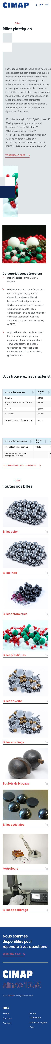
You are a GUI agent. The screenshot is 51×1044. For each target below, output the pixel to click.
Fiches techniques (35, 1015)
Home (6, 1013)
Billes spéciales (13, 825)
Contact (7, 1023)
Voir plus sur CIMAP (15, 155)
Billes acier (10, 532)
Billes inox (10, 573)
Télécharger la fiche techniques (19, 465)
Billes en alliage (13, 742)
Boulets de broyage (16, 783)
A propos (7, 1018)
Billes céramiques (15, 614)
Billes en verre (12, 701)
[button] (32, 392)
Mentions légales (38, 1022)
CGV (32, 1027)
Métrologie (10, 868)
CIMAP (11, 995)
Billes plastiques (14, 655)
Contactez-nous (12, 954)
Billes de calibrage (15, 910)
